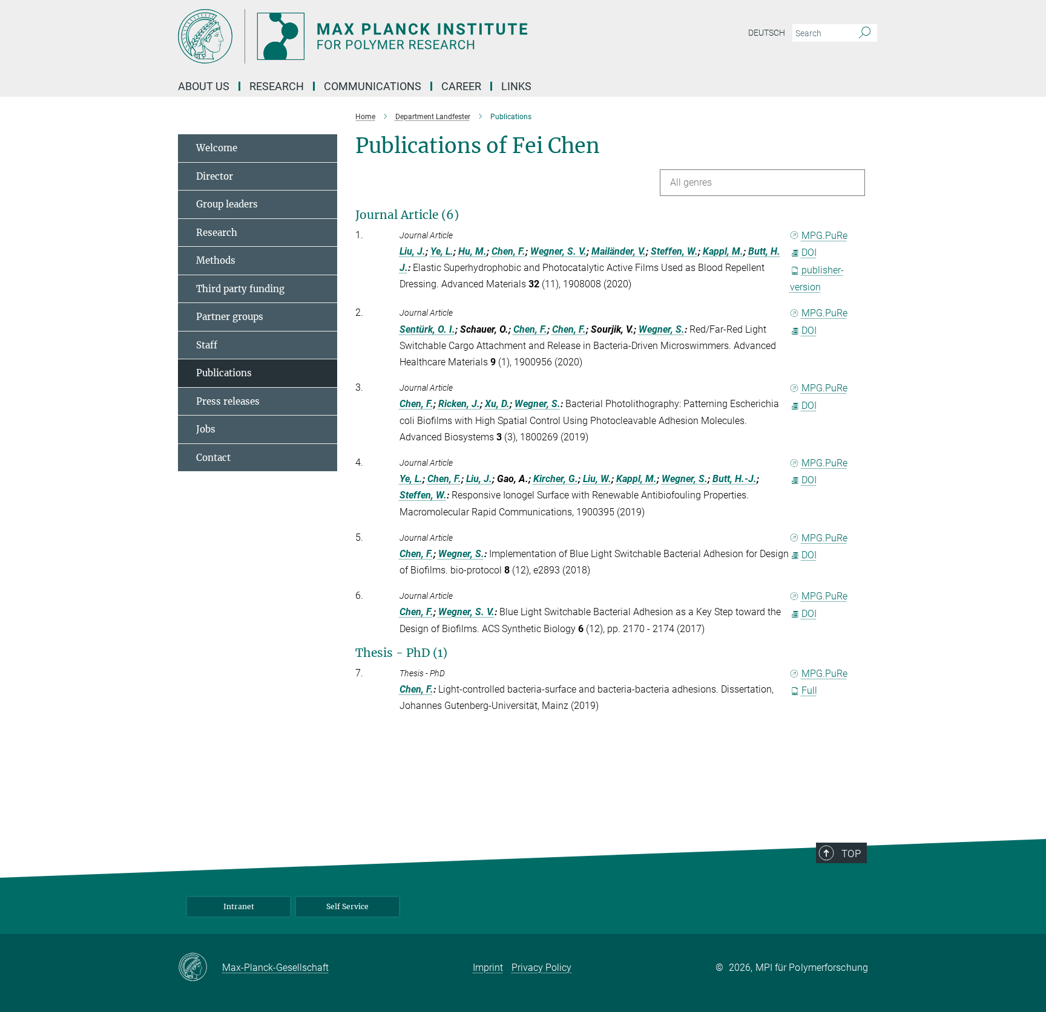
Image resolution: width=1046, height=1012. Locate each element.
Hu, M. (472, 251)
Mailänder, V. (618, 251)
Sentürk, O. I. (427, 329)
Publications (224, 373)
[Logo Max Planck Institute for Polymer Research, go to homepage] (405, 36)
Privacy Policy (541, 967)
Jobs (205, 429)
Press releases (228, 401)
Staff (206, 345)
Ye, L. (441, 251)
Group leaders (227, 204)
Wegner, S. (662, 329)
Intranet (238, 906)
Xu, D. (497, 404)
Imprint (488, 967)
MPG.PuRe (824, 235)
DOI (809, 252)
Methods (215, 260)
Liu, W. (597, 479)
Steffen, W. (674, 251)
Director (214, 176)
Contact (213, 457)
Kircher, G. (555, 479)
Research (216, 232)
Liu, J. (413, 251)
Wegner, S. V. (558, 251)
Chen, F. (508, 251)
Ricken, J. (459, 404)
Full (809, 690)
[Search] (864, 33)
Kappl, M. (723, 251)
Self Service (347, 906)
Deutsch (766, 33)
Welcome (216, 148)
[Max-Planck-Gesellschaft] (200, 967)
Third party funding (240, 289)
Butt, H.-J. (734, 479)
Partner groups (229, 316)
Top (851, 853)
